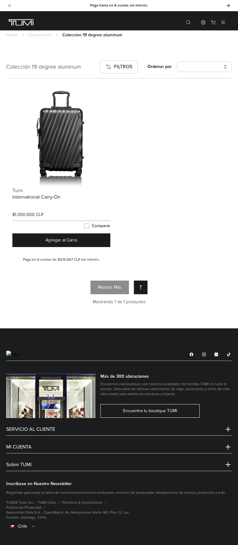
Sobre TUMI (19, 465)
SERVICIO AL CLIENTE (30, 429)
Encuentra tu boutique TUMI (150, 410)
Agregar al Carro (61, 240)
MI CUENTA (19, 447)
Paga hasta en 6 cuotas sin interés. (119, 5)
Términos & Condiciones (82, 502)
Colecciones (40, 35)
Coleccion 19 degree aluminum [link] (92, 35)
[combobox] (119, 526)
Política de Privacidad (24, 507)
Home (12, 35)
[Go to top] (141, 287)
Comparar (101, 225)
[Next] (228, 5)
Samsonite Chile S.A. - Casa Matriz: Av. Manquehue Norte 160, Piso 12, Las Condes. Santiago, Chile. (67, 515)
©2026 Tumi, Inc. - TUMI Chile (31, 502)
